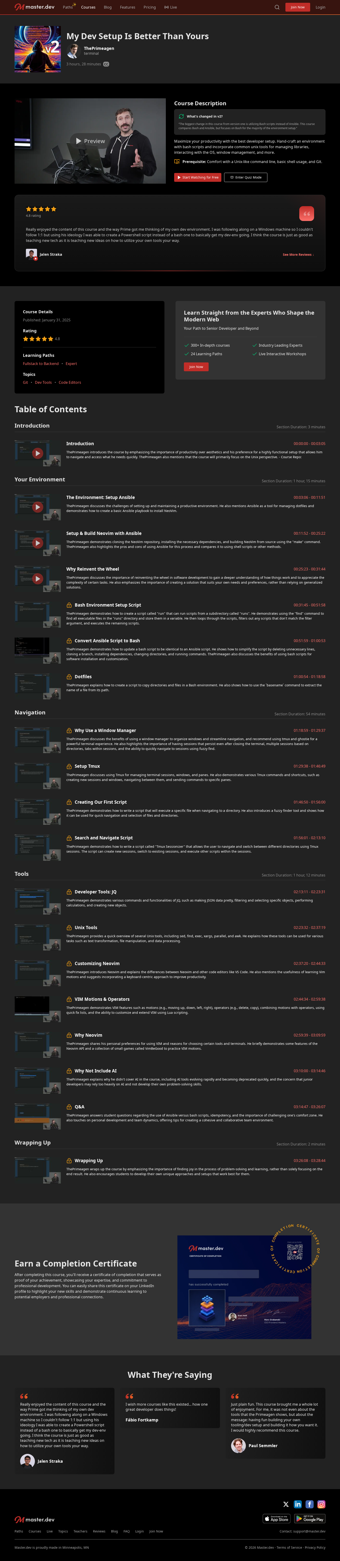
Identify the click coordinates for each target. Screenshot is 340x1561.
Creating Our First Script (101, 802)
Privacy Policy (315, 1547)
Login (320, 7)
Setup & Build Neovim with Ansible (104, 533)
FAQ (127, 1531)
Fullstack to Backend (41, 363)
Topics (63, 1531)
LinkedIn (298, 1504)
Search (277, 7)
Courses (88, 7)
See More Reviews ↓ (298, 254)
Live (50, 1531)
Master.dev (35, 7)
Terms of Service (289, 1547)
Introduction (80, 443)
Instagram (321, 1504)
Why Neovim (88, 1035)
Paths (68, 7)
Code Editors (70, 382)
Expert (71, 363)
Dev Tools (43, 382)
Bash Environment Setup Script (108, 605)
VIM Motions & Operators (102, 999)
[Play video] (90, 141)
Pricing (150, 7)
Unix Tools (86, 927)
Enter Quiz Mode (248, 177)
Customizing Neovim (97, 963)
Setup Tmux (87, 766)
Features (127, 7)
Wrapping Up (89, 1160)
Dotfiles (83, 676)
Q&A (79, 1107)
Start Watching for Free (200, 177)
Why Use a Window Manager (105, 730)
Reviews (99, 1531)
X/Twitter (286, 1504)
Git (25, 382)
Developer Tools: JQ (96, 892)
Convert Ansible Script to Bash (107, 640)
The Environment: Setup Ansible (100, 497)
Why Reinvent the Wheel (92, 569)
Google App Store (309, 1518)
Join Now (298, 7)
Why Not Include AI (96, 1071)
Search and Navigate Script (104, 838)
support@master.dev (309, 1531)
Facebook (310, 1504)
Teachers (80, 1531)
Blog (108, 7)
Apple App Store (277, 1518)
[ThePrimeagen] (73, 51)
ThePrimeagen (99, 48)
